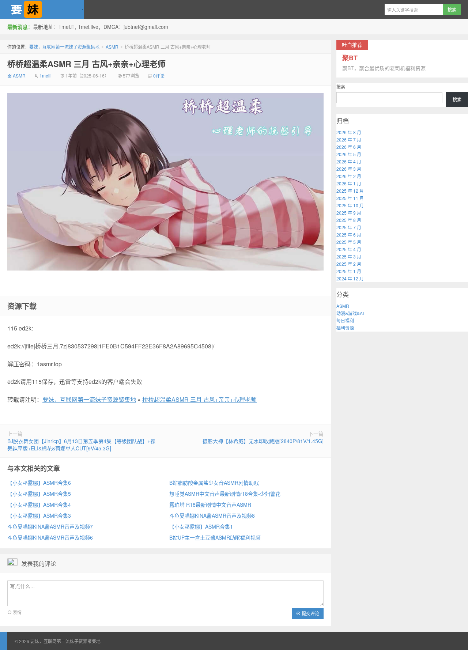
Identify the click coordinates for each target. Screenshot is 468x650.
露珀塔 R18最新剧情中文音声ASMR (210, 504)
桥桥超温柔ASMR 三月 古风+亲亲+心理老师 (86, 63)
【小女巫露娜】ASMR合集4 (39, 504)
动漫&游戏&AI (350, 313)
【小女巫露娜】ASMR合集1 (201, 526)
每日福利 (345, 320)
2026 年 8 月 (348, 132)
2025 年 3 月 (348, 256)
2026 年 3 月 (348, 169)
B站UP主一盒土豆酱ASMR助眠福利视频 (215, 537)
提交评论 (310, 613)
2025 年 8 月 (348, 220)
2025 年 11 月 (350, 198)
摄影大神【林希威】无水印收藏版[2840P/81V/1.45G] (263, 441)
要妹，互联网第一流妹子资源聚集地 (42, 9)
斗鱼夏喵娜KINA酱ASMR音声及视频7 (50, 526)
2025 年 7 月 (348, 227)
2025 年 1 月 (348, 271)
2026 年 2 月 (348, 176)
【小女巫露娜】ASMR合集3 (39, 515)
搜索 (340, 86)
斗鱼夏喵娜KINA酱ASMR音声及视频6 (50, 537)
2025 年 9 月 (348, 212)
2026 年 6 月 (348, 147)
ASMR (112, 47)
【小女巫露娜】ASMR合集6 (39, 482)
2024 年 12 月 (350, 278)
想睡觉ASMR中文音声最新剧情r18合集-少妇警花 (224, 493)
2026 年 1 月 (348, 183)
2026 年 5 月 (348, 154)
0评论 (159, 75)
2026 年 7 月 (348, 139)
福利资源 (345, 328)
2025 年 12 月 (350, 191)
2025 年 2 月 (348, 264)
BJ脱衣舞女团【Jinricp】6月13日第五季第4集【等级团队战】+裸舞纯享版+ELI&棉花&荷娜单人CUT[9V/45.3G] (81, 444)
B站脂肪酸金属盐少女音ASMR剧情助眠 (214, 482)
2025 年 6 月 (348, 234)
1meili (45, 75)
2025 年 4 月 (348, 249)
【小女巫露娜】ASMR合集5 (39, 493)
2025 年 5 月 (348, 242)
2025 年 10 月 (350, 205)
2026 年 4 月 (348, 161)
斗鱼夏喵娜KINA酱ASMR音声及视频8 (212, 515)
